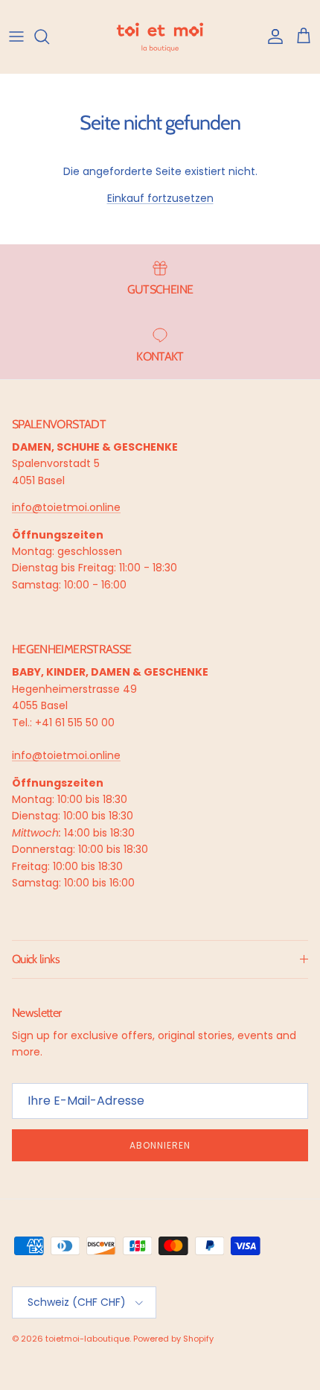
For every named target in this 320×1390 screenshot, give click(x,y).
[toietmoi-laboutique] (160, 36)
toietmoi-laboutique (87, 1339)
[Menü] (16, 36)
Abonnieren (160, 1145)
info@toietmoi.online (66, 507)
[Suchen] (49, 36)
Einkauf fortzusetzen (160, 198)
